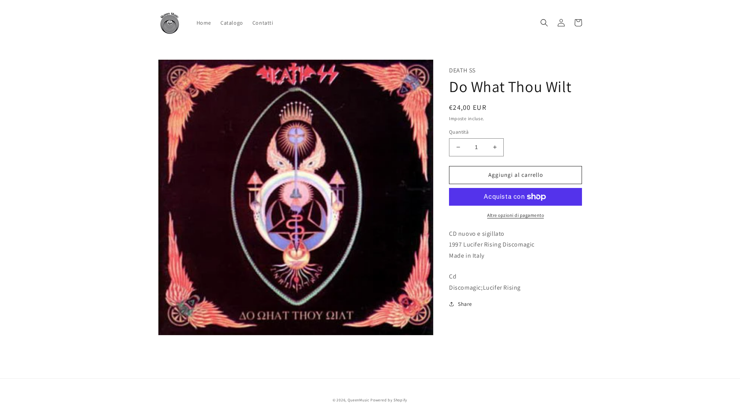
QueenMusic (359, 400)
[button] (544, 22)
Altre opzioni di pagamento (515, 215)
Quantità (459, 132)
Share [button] (465, 303)
